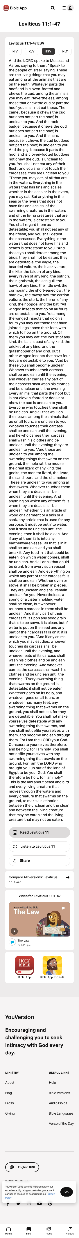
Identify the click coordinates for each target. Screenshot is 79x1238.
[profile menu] (67, 8)
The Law (27, 940)
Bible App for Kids (52, 977)
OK (67, 1191)
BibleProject (24, 945)
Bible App (24, 977)
